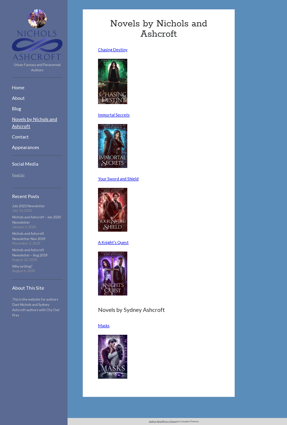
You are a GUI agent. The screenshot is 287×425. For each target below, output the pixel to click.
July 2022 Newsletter (28, 206)
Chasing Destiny (112, 49)
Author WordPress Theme (163, 421)
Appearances (25, 147)
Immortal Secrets (114, 114)
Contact (20, 136)
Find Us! (18, 175)
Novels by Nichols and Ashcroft (34, 122)
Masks (104, 325)
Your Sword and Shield (118, 178)
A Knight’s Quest (113, 242)
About (18, 98)
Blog (16, 108)
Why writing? (22, 266)
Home (18, 87)
